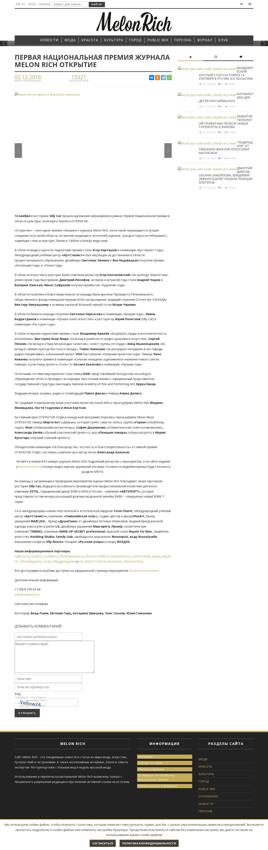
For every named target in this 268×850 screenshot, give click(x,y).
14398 (232, 158)
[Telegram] (163, 77)
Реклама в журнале (151, 769)
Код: (18, 694)
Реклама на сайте (150, 763)
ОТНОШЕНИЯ (208, 796)
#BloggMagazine (64, 561)
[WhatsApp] (169, 77)
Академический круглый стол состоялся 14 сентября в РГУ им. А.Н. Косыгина (226, 73)
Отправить (27, 713)
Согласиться (102, 843)
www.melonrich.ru (29, 467)
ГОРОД (203, 781)
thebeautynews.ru (72, 556)
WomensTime (133, 561)
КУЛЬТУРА (206, 774)
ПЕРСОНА (205, 811)
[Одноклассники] (157, 77)
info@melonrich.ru (27, 595)
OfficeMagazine (30, 561)
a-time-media (141, 556)
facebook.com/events (144, 571)
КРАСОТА (205, 766)
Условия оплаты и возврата (157, 786)
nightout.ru (22, 556)
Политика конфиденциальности (149, 843)
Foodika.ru (51, 556)
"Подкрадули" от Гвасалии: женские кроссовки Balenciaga (225, 147)
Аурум (156, 556)
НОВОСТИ (205, 804)
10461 (232, 106)
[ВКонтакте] (151, 77)
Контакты (145, 756)
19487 (232, 84)
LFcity (47, 561)
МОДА (202, 759)
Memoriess (114, 561)
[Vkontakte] (241, 4)
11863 (232, 132)
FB (81, 561)
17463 (232, 187)
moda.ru (36, 556)
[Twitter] (249, 4)
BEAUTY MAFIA (95, 561)
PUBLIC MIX (206, 789)
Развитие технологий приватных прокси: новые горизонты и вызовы (226, 121)
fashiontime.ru (120, 556)
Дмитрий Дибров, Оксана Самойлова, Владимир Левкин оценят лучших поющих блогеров (226, 175)
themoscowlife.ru (97, 556)
